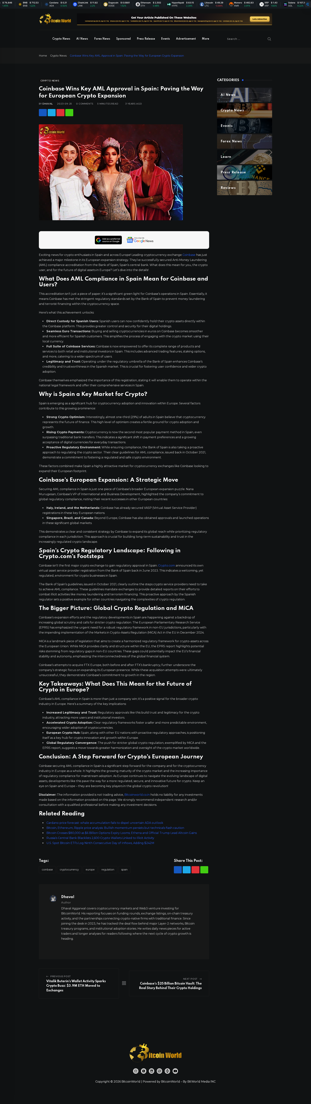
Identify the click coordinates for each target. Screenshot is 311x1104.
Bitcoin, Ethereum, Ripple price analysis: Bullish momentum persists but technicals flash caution (115, 828)
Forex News (102, 38)
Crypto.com (166, 565)
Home (43, 55)
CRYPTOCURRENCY (69, 869)
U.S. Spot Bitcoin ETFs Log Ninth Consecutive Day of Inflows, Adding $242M (100, 843)
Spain (124, 869)
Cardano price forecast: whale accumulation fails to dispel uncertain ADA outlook (104, 823)
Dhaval (47, 103)
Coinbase (188, 255)
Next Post (190, 979)
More (205, 38)
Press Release (146, 38)
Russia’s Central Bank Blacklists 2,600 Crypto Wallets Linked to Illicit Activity (100, 838)
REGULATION (108, 869)
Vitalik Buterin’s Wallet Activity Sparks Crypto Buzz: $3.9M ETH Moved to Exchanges (76, 986)
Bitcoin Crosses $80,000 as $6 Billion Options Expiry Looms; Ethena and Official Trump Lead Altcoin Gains (121, 833)
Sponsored (123, 38)
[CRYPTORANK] (308, 4)
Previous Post (60, 976)
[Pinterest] (60, 112)
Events (165, 38)
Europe (90, 869)
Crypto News (61, 38)
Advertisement (186, 38)
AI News (82, 38)
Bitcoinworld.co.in (137, 794)
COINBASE (47, 869)
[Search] (269, 38)
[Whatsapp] (69, 112)
